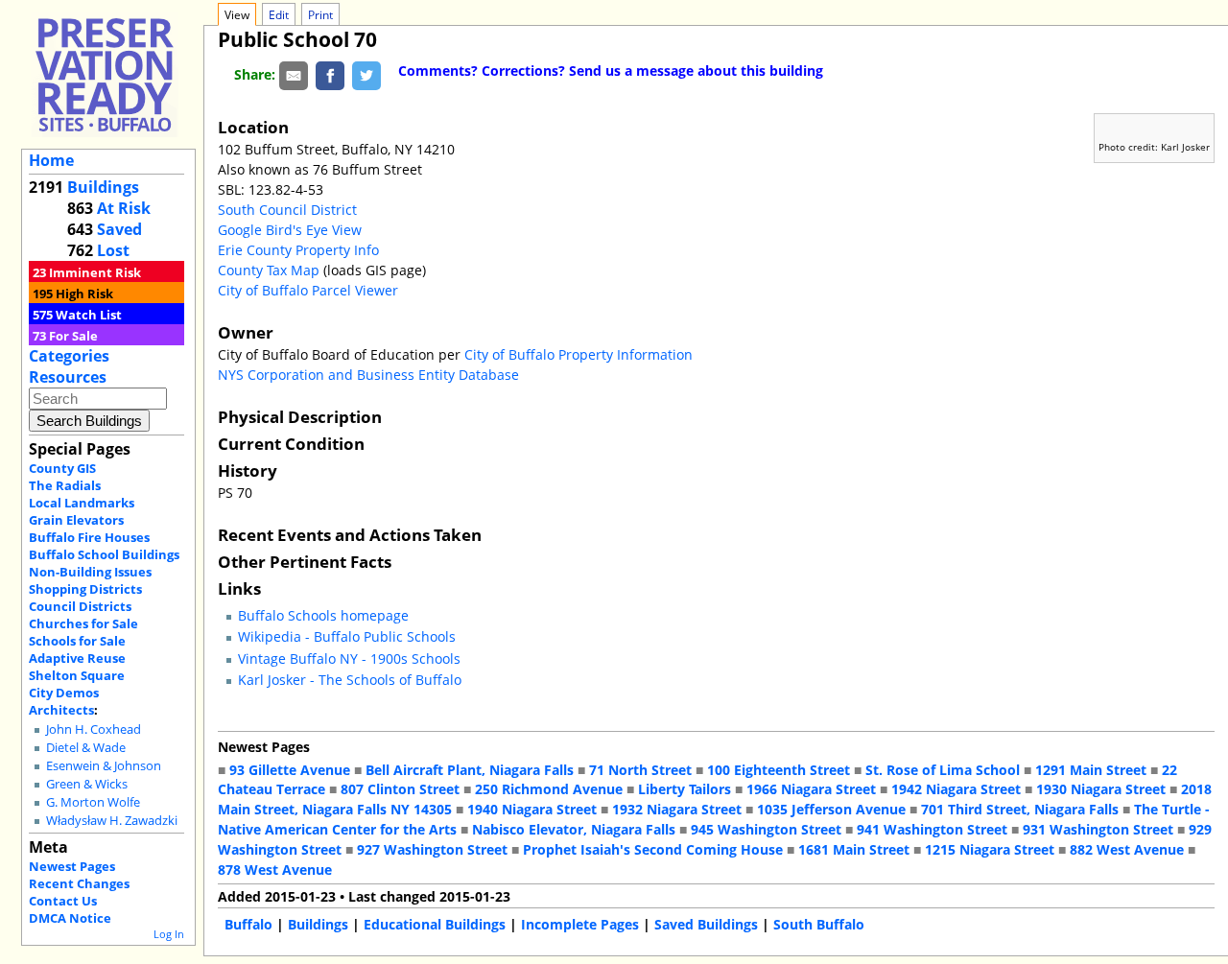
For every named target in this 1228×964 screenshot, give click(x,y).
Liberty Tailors (684, 789)
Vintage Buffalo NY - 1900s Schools (349, 658)
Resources (67, 377)
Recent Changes (79, 883)
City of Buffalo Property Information (578, 354)
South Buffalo (818, 924)
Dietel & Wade (86, 748)
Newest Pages (72, 866)
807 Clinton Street (400, 789)
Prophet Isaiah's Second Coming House (653, 849)
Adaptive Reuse (77, 658)
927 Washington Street (432, 849)
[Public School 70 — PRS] (104, 74)
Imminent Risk (95, 272)
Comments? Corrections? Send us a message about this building (610, 70)
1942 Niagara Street (956, 789)
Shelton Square (77, 675)
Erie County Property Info (298, 250)
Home (51, 160)
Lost (113, 250)
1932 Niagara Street (677, 809)
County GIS (62, 468)
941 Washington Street (932, 829)
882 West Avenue (1127, 849)
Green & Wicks (87, 784)
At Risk (124, 208)
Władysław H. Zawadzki (111, 820)
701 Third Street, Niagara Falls (1020, 809)
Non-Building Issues (90, 571)
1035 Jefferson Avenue (831, 809)
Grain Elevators (76, 520)
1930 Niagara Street (1101, 789)
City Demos (64, 692)
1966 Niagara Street (811, 789)
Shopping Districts (85, 589)
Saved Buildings (706, 924)
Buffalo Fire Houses (89, 537)
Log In (169, 934)
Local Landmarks (81, 502)
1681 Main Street (853, 849)
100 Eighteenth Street (778, 770)
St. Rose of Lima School (942, 770)
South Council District (287, 209)
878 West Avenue (275, 869)
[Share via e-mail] (293, 74)
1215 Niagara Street (989, 849)
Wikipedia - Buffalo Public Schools (347, 636)
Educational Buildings (435, 924)
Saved (119, 229)
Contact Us (63, 900)
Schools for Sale (77, 640)
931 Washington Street (1098, 829)
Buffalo (248, 924)
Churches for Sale (83, 623)
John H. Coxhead (93, 729)
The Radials (65, 485)
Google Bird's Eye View (290, 230)
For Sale (73, 335)
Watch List (89, 314)
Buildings (103, 187)
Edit (279, 15)
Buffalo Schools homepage (323, 615)
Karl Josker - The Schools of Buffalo (349, 679)
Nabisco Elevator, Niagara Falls (573, 829)
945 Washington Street (766, 829)
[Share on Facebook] (330, 74)
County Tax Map (268, 270)
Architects (61, 709)
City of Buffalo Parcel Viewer (308, 290)
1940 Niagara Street (532, 809)
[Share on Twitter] (366, 74)
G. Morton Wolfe (93, 802)
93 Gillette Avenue (289, 770)
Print (320, 15)
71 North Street (640, 770)
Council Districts (80, 606)
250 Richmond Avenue (549, 789)
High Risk (84, 293)
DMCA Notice (70, 918)
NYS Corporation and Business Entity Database (368, 374)
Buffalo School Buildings (104, 554)
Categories (69, 355)
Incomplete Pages (580, 924)
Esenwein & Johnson (103, 766)
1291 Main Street (1090, 770)
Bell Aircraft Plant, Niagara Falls (470, 770)
